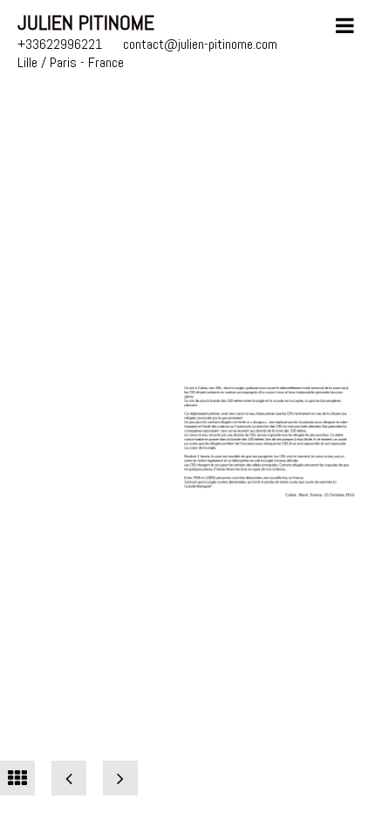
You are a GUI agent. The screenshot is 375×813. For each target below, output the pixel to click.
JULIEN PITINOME (85, 22)
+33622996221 (59, 44)
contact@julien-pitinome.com (200, 44)
